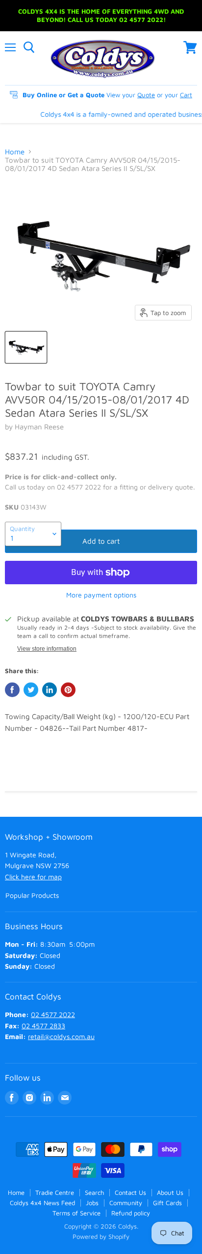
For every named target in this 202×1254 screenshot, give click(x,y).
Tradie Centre (54, 1192)
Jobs (92, 1203)
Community (125, 1203)
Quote (146, 95)
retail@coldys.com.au (61, 1036)
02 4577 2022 (53, 1014)
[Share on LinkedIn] (49, 689)
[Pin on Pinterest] (68, 689)
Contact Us (130, 1192)
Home (15, 152)
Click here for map (33, 876)
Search (94, 1192)
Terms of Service (76, 1213)
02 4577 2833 (43, 1025)
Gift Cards (167, 1203)
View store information (46, 648)
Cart (186, 95)
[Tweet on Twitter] (31, 689)
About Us (170, 1192)
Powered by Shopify (101, 1236)
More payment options (101, 595)
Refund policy (130, 1213)
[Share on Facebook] (12, 689)
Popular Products (32, 895)
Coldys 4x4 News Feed (42, 1203)
